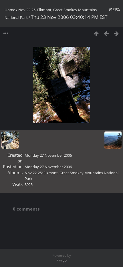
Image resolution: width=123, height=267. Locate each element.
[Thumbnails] (96, 33)
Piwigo (61, 260)
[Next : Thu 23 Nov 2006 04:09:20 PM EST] (116, 33)
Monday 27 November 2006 (48, 155)
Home (10, 9)
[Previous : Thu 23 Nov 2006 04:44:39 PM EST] (106, 33)
